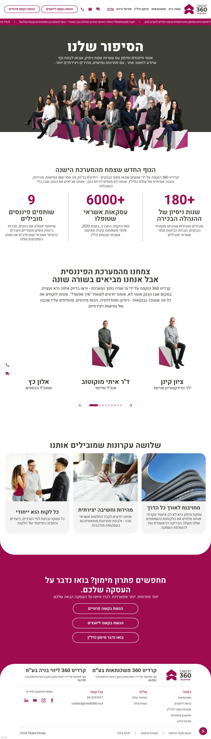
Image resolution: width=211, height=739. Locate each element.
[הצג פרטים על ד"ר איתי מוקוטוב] (105, 354)
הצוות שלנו (140, 703)
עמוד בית (174, 9)
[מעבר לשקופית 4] (106, 405)
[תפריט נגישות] (203, 731)
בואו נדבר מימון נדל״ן (106, 637)
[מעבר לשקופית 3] (103, 405)
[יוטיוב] (35, 700)
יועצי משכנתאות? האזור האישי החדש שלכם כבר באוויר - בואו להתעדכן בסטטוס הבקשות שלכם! (89, 22)
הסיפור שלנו (139, 697)
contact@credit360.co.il (87, 703)
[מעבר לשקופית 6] (112, 405)
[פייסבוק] (52, 700)
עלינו (110, 9)
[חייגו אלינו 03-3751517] (82, 9)
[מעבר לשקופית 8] (118, 405)
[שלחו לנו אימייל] (90, 9)
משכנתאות (158, 9)
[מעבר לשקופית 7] (115, 405)
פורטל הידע (124, 9)
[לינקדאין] (26, 700)
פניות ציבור (123, 733)
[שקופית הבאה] (131, 405)
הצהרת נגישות (149, 733)
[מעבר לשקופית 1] (93, 405)
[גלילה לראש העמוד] (195, 9)
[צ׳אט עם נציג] (98, 9)
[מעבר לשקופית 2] (100, 405)
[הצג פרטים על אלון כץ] (38, 354)
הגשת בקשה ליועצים (59, 9)
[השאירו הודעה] (7, 374)
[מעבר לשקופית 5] (109, 405)
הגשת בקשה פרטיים (22, 9)
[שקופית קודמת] (80, 405)
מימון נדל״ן (141, 9)
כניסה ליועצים (182, 703)
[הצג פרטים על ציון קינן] (172, 354)
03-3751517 (95, 697)
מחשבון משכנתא (181, 715)
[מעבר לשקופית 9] (121, 405)
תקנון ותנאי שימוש (180, 733)
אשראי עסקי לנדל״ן (179, 709)
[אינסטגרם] (43, 700)
